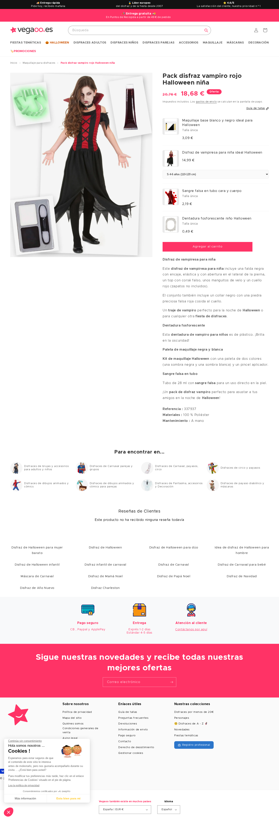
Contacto (124, 741)
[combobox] (139, 30)
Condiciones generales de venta (80, 730)
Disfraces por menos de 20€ (194, 712)
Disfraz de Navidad (242, 576)
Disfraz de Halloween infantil (37, 564)
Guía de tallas (127, 712)
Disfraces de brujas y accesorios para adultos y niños (46, 468)
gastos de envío (206, 101)
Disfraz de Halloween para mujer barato (37, 550)
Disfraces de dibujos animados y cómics (46, 485)
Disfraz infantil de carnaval (105, 564)
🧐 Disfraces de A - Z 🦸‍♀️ (191, 723)
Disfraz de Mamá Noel (105, 576)
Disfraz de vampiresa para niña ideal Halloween (222, 152)
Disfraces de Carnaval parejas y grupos (111, 468)
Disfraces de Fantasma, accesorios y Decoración (179, 485)
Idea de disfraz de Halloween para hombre (242, 550)
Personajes (181, 718)
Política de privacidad (77, 712)
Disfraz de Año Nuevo (37, 587)
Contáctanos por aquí (191, 629)
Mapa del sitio (71, 718)
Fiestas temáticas (186, 735)
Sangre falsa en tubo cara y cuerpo (211, 191)
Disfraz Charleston (105, 587)
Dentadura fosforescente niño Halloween (216, 218)
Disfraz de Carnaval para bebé (242, 564)
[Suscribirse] (171, 682)
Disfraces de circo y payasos (240, 468)
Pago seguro (127, 735)
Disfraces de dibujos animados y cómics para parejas (112, 485)
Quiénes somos (73, 723)
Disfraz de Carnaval (173, 564)
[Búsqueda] (206, 30)
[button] (25, 43)
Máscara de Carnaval (37, 576)
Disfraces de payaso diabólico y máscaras (242, 485)
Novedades (182, 729)
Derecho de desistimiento (136, 747)
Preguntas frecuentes (133, 718)
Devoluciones (127, 723)
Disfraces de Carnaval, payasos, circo (176, 468)
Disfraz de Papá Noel (173, 576)
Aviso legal (70, 738)
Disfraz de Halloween (105, 547)
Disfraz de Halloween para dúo (173, 547)
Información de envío (133, 729)
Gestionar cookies (130, 753)
